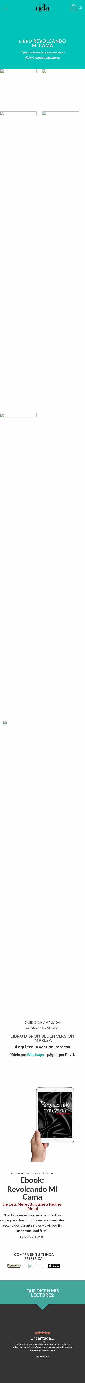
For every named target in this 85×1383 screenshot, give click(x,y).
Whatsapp (35, 1054)
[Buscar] (80, 8)
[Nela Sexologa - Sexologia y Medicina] (42, 8)
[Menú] (5, 8)
